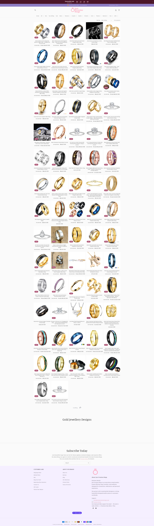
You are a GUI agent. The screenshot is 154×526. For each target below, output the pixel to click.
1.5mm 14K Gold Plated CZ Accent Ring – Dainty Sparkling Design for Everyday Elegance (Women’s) (94, 195)
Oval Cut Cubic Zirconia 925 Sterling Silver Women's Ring (112, 117)
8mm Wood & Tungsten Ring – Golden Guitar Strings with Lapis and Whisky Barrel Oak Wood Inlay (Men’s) (112, 426)
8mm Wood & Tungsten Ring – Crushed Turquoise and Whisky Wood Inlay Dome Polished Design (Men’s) (77, 426)
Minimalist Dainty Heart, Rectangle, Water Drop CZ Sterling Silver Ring (77, 271)
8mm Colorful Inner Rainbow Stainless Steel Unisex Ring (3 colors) (112, 374)
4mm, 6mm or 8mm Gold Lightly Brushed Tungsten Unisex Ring (59, 92)
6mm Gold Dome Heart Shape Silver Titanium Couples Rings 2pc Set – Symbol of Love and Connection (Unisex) (112, 323)
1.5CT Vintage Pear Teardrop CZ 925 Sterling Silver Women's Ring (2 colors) (59, 506)
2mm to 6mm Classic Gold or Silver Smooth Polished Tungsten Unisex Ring (59, 195)
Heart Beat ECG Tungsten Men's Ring (77, 168)
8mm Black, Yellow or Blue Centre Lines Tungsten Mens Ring (59, 271)
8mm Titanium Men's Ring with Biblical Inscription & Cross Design (59, 168)
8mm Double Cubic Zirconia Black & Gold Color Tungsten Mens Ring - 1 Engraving (60, 349)
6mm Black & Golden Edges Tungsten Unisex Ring (77, 117)
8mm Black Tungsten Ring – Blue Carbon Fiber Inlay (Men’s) (111, 67)
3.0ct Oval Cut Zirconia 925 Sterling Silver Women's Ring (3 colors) (59, 400)
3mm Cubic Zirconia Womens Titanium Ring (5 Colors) (59, 296)
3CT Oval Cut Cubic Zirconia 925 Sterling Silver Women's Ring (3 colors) (77, 143)
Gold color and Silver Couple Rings (77, 91)
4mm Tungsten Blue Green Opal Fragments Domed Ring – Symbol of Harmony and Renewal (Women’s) (112, 349)
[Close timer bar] (152, 1)
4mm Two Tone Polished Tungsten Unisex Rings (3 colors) (111, 271)
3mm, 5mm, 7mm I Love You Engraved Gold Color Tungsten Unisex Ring (111, 194)
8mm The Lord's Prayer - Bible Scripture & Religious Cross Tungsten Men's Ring (77, 375)
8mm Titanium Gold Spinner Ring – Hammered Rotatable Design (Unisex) (94, 322)
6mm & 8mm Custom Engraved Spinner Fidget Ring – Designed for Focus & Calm (42, 42)
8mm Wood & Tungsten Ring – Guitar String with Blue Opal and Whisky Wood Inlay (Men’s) (94, 426)
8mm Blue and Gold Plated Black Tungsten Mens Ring (94, 220)
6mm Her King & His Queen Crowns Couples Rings (94, 296)
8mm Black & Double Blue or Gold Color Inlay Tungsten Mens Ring (94, 67)
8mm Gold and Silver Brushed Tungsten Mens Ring (77, 67)
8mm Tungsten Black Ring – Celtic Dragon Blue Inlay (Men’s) (59, 426)
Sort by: (98, 20)
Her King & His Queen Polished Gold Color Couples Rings (112, 41)
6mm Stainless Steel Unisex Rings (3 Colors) (77, 349)
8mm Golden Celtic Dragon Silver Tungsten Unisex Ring (94, 92)
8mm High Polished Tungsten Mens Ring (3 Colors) (112, 505)
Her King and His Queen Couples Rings (42, 220)
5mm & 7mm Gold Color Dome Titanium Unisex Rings (112, 245)
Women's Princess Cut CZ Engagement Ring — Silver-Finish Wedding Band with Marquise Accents (59, 322)
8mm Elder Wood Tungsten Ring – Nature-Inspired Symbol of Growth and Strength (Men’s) (59, 452)
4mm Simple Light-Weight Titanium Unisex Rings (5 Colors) (42, 67)
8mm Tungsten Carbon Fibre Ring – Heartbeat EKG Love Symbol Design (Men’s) (42, 452)
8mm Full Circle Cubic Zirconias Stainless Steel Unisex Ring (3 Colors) (59, 67)
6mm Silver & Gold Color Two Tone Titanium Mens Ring (42, 194)
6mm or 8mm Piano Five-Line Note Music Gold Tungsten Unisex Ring (112, 451)
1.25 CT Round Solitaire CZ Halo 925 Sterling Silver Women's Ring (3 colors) (94, 143)
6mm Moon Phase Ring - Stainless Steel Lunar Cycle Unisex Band (42, 143)
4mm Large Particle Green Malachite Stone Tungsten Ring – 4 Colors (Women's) (42, 375)
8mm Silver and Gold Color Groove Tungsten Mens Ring (94, 245)
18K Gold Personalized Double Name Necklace (94, 505)
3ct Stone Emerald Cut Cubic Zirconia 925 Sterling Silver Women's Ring (59, 478)
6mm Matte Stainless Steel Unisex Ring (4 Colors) (111, 92)
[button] (35, 10)
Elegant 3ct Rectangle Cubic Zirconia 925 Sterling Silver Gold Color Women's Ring (77, 479)
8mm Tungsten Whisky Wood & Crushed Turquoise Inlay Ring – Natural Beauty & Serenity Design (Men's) (42, 479)
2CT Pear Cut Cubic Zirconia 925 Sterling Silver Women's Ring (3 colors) (42, 246)
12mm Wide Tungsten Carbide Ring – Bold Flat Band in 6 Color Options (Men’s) (112, 401)
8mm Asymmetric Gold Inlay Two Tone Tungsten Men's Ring (77, 505)
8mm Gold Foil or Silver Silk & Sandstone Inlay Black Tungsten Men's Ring (42, 92)
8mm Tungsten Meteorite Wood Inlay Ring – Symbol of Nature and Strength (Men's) (94, 169)
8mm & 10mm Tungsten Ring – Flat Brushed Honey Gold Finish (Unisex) (42, 426)
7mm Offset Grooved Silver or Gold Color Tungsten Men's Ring (42, 400)
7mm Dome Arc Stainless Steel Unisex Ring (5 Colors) (77, 220)
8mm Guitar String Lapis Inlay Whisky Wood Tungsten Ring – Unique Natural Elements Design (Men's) (77, 452)
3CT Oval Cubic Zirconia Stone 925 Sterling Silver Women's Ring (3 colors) (42, 506)
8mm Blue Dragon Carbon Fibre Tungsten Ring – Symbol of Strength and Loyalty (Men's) (94, 401)
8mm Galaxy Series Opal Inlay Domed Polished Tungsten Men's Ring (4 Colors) (94, 479)
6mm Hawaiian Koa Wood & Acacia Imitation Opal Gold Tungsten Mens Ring (60, 220)
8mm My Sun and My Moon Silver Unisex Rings (94, 41)
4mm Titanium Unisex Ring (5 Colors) (59, 142)
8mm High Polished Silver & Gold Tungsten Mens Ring (111, 220)
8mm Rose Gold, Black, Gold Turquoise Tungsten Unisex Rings (42, 349)
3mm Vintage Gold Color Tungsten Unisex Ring (77, 297)
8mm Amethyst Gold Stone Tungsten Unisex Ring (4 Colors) (112, 168)
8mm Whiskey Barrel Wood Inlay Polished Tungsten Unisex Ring (112, 478)
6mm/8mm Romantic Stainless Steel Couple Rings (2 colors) (42, 168)
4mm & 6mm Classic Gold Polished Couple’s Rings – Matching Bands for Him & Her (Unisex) (94, 118)
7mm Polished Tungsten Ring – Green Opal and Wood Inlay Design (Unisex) (59, 374)
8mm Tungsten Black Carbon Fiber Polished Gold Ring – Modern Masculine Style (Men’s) (112, 296)
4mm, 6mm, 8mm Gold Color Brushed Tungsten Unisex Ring (94, 349)
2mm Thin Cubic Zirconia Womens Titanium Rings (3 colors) (59, 117)
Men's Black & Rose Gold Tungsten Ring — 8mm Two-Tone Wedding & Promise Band (59, 42)
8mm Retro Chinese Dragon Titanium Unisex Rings (42, 322)
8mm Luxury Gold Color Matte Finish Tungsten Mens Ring (77, 194)
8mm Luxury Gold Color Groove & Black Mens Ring (42, 271)
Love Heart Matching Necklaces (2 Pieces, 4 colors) (77, 322)
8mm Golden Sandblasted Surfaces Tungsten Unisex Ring (94, 374)
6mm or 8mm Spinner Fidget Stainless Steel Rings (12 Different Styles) (59, 246)
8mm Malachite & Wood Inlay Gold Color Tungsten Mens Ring (112, 143)
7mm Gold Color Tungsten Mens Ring (42, 116)
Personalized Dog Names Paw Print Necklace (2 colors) (94, 271)
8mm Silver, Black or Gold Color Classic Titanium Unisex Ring (42, 296)
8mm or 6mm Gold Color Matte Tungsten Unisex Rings (77, 245)
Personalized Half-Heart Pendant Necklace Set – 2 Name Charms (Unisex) (77, 401)
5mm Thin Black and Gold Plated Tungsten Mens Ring (77, 41)
